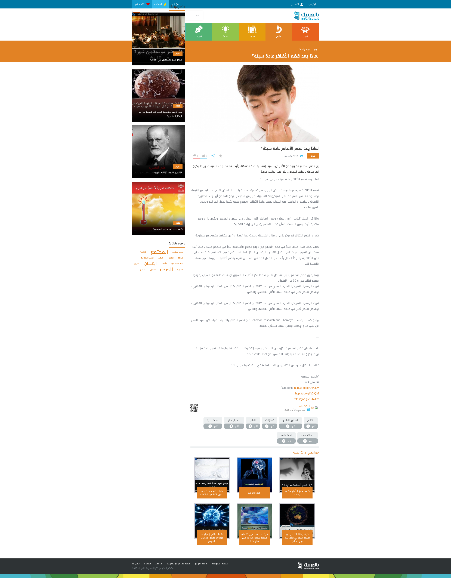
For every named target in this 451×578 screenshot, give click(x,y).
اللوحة (180, 258)
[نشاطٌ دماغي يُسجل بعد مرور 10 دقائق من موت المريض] (212, 521)
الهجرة (180, 270)
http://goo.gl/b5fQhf (307, 393)
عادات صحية (213, 420)
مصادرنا (147, 563)
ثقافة (225, 36)
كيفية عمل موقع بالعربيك (178, 563)
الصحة (166, 270)
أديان (305, 36)
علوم (278, 36)
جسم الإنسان (234, 420)
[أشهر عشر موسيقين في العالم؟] (158, 56)
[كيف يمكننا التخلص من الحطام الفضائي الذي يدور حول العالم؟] (297, 521)
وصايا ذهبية (177, 252)
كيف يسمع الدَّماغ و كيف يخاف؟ (297, 493)
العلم (253, 420)
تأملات (164, 264)
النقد (160, 258)
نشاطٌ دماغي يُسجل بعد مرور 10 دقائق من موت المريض (211, 537)
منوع (252, 36)
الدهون (143, 252)
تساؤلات (269, 420)
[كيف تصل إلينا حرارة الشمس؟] (158, 226)
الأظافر (310, 420)
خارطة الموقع (201, 563)
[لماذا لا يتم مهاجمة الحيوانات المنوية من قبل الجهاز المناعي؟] (158, 111)
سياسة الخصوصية (220, 563)
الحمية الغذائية (147, 258)
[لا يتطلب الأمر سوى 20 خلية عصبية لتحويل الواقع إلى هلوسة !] (255, 521)
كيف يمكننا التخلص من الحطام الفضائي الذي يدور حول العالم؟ (297, 537)
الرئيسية (312, 4)
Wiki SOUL (304, 406)
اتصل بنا (136, 563)
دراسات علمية (307, 435)
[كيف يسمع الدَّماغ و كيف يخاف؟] (297, 475)
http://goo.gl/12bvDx (306, 399)
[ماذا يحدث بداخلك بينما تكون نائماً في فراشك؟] (212, 475)
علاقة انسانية (177, 264)
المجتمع (159, 252)
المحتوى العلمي (290, 420)
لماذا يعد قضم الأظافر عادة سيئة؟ (290, 148)
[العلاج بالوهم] (255, 475)
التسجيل (295, 4)
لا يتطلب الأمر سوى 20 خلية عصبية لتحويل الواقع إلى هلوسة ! (254, 537)
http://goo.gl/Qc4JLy (306, 388)
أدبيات (199, 36)
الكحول (170, 258)
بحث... (197, 15)
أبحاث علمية (286, 435)
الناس (153, 270)
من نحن (159, 563)
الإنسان (150, 263)
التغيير (137, 264)
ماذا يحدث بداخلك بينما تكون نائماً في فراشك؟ (211, 493)
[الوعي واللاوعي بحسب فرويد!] (158, 169)
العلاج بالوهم (254, 493)
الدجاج (143, 270)
